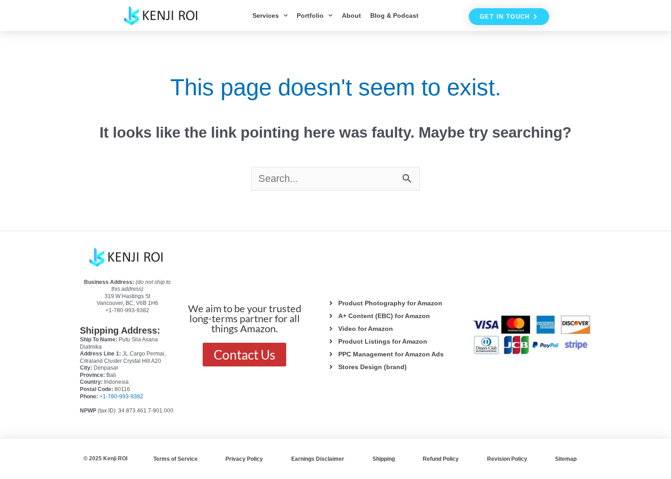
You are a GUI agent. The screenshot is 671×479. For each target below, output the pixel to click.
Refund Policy (441, 459)
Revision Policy (507, 459)
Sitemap (566, 459)
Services (265, 15)
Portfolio (310, 15)
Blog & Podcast (394, 15)
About (351, 15)
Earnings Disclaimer (317, 459)
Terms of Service (175, 459)
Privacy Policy (244, 459)
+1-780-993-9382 (121, 396)
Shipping (383, 459)
